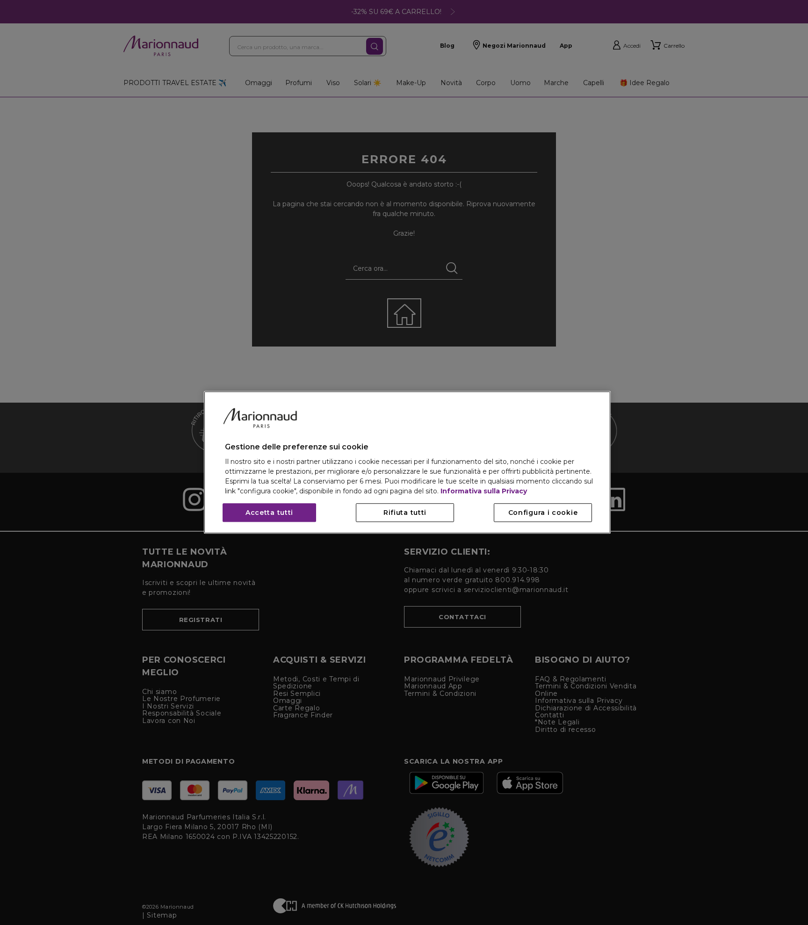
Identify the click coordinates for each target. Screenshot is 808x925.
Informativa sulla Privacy (483, 491)
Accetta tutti (269, 513)
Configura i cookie (543, 513)
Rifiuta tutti (404, 513)
